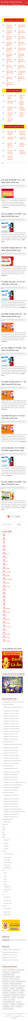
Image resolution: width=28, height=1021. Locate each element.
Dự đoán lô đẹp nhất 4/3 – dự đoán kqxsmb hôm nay (13, 315)
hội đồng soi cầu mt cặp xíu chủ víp (11, 772)
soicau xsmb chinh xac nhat (15, 983)
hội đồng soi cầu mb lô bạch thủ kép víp (12, 744)
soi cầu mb (12, 988)
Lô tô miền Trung (6, 626)
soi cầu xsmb (20, 992)
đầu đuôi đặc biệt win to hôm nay (22, 152)
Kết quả (4, 546)
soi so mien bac (6, 1006)
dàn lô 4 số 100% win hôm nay (9, 67)
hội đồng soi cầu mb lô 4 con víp (11, 734)
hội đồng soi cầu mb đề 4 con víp (11, 716)
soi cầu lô (5, 988)
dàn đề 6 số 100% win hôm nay (9, 78)
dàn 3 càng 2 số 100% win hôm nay (21, 55)
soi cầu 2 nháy (6, 985)
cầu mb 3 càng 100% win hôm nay (21, 50)
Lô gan (4, 590)
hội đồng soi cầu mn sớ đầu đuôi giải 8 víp (13, 809)
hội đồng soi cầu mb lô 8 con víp (11, 739)
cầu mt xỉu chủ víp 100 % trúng (10, 133)
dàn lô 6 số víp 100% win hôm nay (9, 73)
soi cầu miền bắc (19, 988)
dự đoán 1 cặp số (15, 972)
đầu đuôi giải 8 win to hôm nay (22, 145)
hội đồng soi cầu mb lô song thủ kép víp (12, 760)
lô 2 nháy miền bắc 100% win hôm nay (21, 73)
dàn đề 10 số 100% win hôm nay (9, 84)
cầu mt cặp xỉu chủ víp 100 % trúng (22, 133)
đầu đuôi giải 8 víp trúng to (21, 103)
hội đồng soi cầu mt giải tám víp (11, 777)
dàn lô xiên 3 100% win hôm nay (21, 38)
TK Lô (3, 870)
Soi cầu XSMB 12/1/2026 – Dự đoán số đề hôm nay (13, 215)
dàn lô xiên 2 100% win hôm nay (21, 32)
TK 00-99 (4, 615)
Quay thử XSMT (6, 637)
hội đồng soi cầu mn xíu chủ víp (10, 816)
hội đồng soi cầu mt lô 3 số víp (10, 779)
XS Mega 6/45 (5, 554)
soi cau (11, 979)
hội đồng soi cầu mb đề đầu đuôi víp (12, 728)
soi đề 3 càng (19, 1006)
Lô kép (4, 597)
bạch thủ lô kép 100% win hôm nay (9, 38)
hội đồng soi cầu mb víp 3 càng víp (11, 755)
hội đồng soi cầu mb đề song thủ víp (12, 731)
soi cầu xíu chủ (15, 995)
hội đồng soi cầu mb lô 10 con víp (11, 713)
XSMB (3, 535)
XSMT (3, 543)
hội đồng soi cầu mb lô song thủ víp (11, 758)
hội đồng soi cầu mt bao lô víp (10, 768)
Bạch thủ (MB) (5, 568)
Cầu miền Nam (5, 583)
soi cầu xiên (5, 992)
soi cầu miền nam (6, 990)
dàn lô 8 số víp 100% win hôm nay (21, 26)
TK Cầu (3, 851)
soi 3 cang (5, 979)
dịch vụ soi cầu (6, 972)
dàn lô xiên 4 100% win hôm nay (21, 44)
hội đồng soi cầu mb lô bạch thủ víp (11, 763)
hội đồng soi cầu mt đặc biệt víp (11, 774)
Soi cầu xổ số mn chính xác (8, 792)
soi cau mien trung (21, 981)
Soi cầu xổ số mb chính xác (8, 704)
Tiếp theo (18, 516)
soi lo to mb (12, 999)
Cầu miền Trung (6, 586)
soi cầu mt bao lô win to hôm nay (10, 152)
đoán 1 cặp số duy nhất (8, 1008)
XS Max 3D (4, 564)
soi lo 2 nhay (21, 997)
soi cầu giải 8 (22, 985)
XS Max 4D (4, 557)
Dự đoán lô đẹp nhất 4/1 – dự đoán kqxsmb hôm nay (13, 248)
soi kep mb (14, 997)
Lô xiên (4, 594)
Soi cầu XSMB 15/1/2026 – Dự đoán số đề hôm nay (13, 483)
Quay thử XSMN (6, 641)
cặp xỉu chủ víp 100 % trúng (10, 120)
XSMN (3, 539)
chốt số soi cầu (11, 969)
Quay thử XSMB (6, 634)
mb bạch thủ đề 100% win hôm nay (9, 50)
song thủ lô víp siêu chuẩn (22, 97)
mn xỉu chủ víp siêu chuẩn (10, 97)
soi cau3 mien (6, 981)
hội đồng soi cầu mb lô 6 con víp (11, 736)
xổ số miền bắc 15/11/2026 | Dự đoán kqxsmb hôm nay (13, 449)
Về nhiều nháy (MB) (7, 579)
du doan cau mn (20, 969)
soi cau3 (16, 979)
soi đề (13, 1006)
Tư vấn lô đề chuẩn (6, 822)
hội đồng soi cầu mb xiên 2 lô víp (11, 753)
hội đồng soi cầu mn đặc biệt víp (11, 801)
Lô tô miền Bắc (6, 619)
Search (18, 524)
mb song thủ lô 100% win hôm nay (9, 32)
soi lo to (5, 999)
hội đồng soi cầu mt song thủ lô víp (11, 787)
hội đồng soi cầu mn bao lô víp (10, 795)
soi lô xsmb (13, 1004)
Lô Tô (3, 894)
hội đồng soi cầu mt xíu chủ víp (10, 790)
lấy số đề (18, 976)
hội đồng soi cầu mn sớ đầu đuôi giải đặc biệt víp (14, 811)
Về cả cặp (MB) (5, 575)
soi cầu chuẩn (14, 985)
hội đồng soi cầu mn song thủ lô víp (11, 814)
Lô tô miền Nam (6, 623)
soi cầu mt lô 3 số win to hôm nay (10, 158)
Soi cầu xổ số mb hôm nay (8, 741)
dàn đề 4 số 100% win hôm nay (9, 61)
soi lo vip (19, 1001)
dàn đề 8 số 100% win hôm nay (21, 78)
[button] (24, 11)
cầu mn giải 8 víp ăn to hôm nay (10, 108)
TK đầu (4, 601)
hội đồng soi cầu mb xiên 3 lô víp (11, 750)
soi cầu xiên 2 (13, 992)
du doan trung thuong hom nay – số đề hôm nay (13, 3)
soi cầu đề (23, 995)
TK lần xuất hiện (6, 612)
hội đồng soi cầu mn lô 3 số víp (10, 806)
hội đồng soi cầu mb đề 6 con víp (11, 718)
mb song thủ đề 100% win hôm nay (9, 55)
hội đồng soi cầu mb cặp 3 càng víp (11, 711)
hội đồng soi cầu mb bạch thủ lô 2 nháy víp (13, 707)
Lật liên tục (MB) (6, 572)
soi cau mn (5, 983)
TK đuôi (4, 604)
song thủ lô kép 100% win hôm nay (9, 44)
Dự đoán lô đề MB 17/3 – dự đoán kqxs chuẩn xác (13, 181)
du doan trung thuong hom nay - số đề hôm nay (14, 185)
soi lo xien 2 (5, 1004)
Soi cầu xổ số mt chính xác (8, 765)
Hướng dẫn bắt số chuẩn (7, 819)
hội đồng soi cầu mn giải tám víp (11, 804)
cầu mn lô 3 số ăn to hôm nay (22, 114)
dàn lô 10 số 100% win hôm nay (21, 61)
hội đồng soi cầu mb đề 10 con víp (11, 723)
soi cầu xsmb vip (6, 995)
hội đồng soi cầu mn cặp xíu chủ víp (11, 798)
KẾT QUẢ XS (5, 824)
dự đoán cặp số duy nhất (8, 976)
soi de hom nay (6, 997)
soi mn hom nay (20, 1004)
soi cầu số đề (15, 990)
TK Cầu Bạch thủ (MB (8, 853)
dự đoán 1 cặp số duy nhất (8, 974)
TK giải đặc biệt (6, 608)
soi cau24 (13, 981)
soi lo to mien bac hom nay (9, 1001)
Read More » (6, 207)
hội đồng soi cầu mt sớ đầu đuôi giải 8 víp (13, 785)
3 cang (4, 969)
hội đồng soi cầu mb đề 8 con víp (11, 721)
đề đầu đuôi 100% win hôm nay (21, 67)
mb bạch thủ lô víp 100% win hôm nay (9, 26)
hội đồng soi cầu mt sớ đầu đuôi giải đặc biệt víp (14, 782)
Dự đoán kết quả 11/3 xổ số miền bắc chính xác (13, 416)
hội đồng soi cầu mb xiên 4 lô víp (11, 747)
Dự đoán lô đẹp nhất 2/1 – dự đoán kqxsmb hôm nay (13, 382)
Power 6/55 (5, 561)
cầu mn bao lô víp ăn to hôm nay (10, 114)
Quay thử (4, 630)
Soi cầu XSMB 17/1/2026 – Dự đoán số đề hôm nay (13, 349)
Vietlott (4, 550)
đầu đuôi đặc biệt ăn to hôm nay (22, 108)
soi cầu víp (22, 990)
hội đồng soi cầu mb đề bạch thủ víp (12, 726)
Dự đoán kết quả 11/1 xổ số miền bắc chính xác (13, 282)
